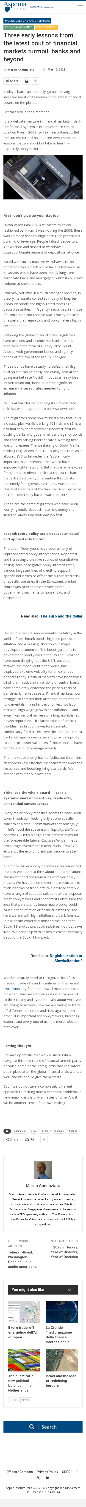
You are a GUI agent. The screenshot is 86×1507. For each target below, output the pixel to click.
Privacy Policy (47, 1472)
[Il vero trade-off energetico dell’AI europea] (24, 1312)
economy (59, 1131)
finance (73, 1131)
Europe (44, 1131)
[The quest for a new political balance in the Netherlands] (24, 1360)
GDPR (66, 1472)
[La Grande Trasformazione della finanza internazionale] (62, 1312)
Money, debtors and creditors (27, 20)
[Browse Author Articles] (43, 1170)
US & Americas (46, 27)
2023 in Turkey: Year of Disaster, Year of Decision (64, 1252)
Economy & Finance (18, 27)
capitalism (20, 1131)
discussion (11, 988)
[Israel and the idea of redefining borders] (62, 1360)
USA (33, 1131)
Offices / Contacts (19, 1472)
